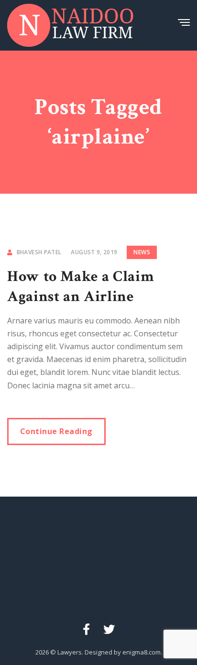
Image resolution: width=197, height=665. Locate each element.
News (141, 252)
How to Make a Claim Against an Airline (80, 286)
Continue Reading (56, 431)
